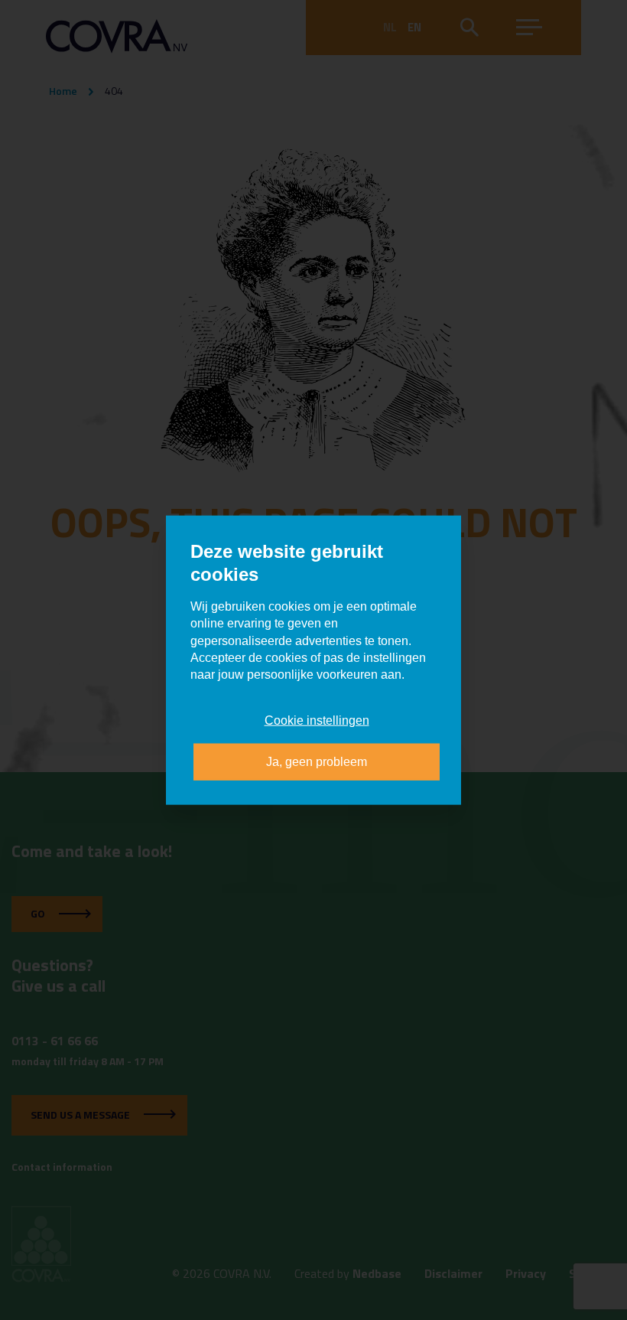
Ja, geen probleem (316, 761)
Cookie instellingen (317, 719)
